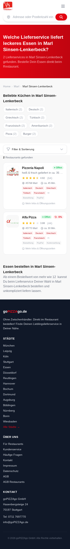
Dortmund (9, 394)
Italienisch (14, 109)
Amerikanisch (42, 125)
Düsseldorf (9, 372)
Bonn (6, 416)
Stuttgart (8, 361)
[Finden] (61, 17)
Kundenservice (12, 449)
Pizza (11, 133)
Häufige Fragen (12, 454)
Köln (6, 356)
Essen (7, 367)
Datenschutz (10, 471)
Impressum (10, 465)
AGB (6, 476)
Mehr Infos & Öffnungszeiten (40, 203)
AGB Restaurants (13, 481)
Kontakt (7, 460)
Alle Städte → (11, 426)
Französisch (15, 125)
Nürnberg (9, 410)
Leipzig (7, 351)
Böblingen (9, 405)
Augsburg (9, 399)
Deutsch (36, 109)
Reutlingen (9, 378)
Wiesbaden (10, 421)
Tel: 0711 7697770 (14, 516)
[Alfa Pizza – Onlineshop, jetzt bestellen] (35, 233)
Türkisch (37, 117)
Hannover (9, 383)
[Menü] (63, 6)
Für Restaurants (13, 443)
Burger (29, 133)
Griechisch (14, 117)
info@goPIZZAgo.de (15, 522)
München (9, 345)
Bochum (8, 388)
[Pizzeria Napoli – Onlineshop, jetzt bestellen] (35, 186)
